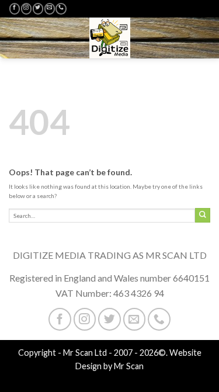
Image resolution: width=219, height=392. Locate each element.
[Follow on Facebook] (14, 9)
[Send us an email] (49, 9)
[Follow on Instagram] (26, 9)
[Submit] (202, 215)
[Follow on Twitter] (38, 9)
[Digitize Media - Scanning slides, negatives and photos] (109, 38)
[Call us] (60, 9)
